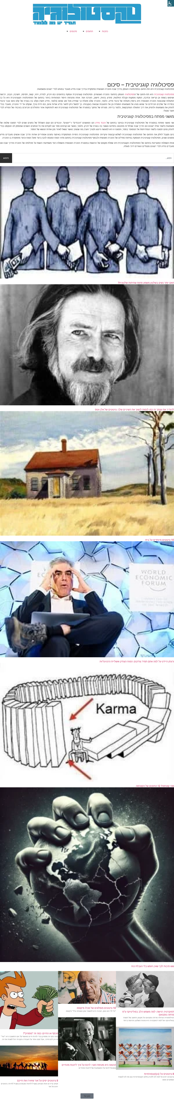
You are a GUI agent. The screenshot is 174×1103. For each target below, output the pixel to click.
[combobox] (93, 158)
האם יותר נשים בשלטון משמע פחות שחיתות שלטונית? (146, 282)
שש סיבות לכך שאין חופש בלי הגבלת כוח (152, 966)
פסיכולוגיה (129, 94)
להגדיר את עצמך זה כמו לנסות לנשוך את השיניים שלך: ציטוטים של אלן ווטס (134, 409)
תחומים (89, 31)
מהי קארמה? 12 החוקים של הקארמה (155, 785)
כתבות (105, 31)
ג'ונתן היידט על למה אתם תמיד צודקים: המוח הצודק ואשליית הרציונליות (137, 661)
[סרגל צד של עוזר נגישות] (170, 3)
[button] (87, 1096)
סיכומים (73, 31)
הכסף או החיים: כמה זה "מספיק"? (40, 1033)
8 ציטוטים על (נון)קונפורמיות (159, 1073)
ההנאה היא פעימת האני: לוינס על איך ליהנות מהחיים (89, 1064)
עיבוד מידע (100, 122)
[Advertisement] (87, 58)
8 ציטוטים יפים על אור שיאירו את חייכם (37, 1080)
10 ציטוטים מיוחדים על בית (159, 539)
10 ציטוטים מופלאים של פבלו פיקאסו (96, 1008)
